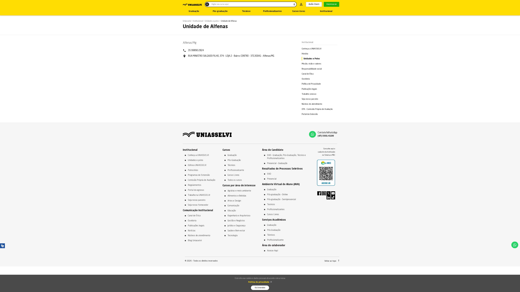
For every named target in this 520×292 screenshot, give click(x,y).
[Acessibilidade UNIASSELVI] (2, 245)
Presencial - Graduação (277, 163)
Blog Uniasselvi (195, 241)
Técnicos (246, 11)
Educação (231, 211)
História (305, 54)
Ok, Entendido (260, 288)
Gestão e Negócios (236, 221)
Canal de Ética (308, 74)
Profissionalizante (235, 170)
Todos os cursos (234, 180)
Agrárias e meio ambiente (239, 191)
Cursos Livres (298, 11)
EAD (269, 174)
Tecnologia (232, 236)
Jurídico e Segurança (236, 226)
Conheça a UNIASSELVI (311, 49)
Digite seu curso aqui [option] (220, 4)
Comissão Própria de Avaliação (201, 180)
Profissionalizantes (272, 11)
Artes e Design (234, 201)
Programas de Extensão (199, 175)
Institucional (326, 11)
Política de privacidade (259, 282)
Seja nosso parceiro (310, 99)
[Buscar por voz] (294, 4)
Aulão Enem (313, 4)
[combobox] (251, 4)
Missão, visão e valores (311, 64)
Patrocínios (193, 170)
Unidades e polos (195, 160)
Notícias (191, 231)
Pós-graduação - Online (277, 195)
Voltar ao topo (330, 261)
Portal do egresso (196, 190)
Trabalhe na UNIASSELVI (199, 195)
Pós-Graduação (234, 160)
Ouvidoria (306, 79)
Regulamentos (194, 185)
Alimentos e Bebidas (236, 196)
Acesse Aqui (272, 251)
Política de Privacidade (311, 84)
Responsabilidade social (312, 69)
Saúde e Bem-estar (236, 231)
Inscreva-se (331, 4)
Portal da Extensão (310, 114)
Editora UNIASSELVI (197, 165)
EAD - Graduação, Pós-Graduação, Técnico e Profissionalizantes (286, 157)
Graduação (194, 11)
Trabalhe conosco (309, 94)
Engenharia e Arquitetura (238, 216)
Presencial (271, 179)
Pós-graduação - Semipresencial (281, 199)
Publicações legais (309, 89)
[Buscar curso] (207, 4)
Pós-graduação (220, 11)
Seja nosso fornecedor (198, 205)
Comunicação (233, 206)
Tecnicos (271, 204)
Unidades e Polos (311, 59)
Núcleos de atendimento (312, 104)
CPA (317, 109)
